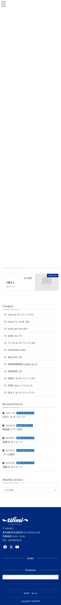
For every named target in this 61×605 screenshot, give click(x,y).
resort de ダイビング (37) (20, 314)
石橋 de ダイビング (13, 442)
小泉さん (10, 282)
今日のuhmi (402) (17, 350)
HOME (26, 593)
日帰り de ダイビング (25, 438)
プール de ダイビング (25, 413)
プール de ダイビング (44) (21, 343)
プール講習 (8, 454)
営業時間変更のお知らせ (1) (22, 364)
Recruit (34, 593)
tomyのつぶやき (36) (18, 321)
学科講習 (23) (15, 371)
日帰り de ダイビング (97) (21, 378)
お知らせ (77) (15, 336)
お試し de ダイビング (14, 417)
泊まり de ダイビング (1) (21, 392)
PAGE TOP (56, 584)
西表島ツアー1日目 (13, 429)
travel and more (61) (18, 329)
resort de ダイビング (24, 425)
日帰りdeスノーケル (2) (20, 385)
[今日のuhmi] (46, 280)
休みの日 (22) (15, 357)
